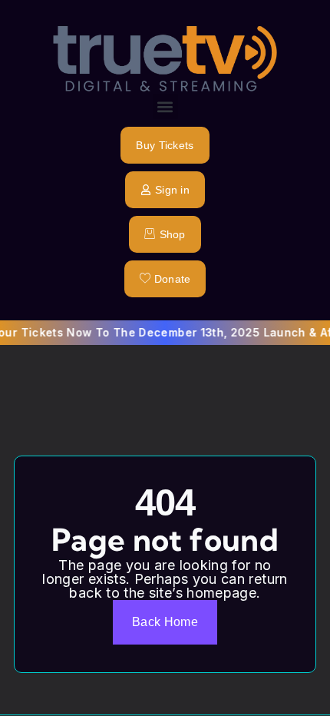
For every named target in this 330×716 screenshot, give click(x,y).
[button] (165, 106)
